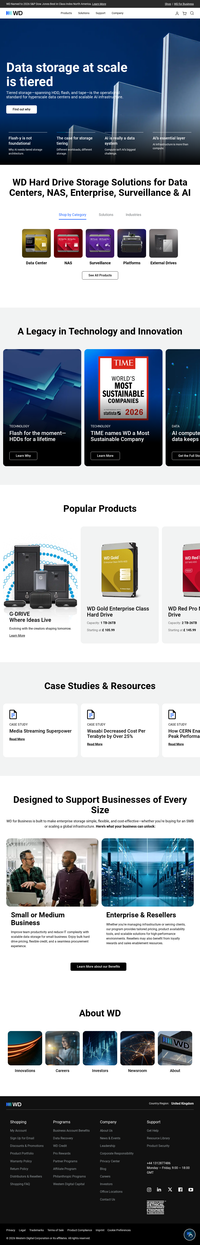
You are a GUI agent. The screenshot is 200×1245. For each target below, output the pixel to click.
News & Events (110, 1138)
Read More (17, 739)
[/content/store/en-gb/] (14, 13)
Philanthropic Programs (69, 1176)
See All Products (100, 275)
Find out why (21, 109)
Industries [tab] (133, 215)
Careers (105, 1176)
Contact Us (107, 1199)
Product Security (158, 1146)
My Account (18, 1130)
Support (100, 13)
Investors (106, 1184)
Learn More (99, 3)
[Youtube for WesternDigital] (190, 1190)
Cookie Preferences (119, 1230)
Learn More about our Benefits (98, 966)
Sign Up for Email (22, 1138)
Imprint (100, 1230)
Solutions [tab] (106, 215)
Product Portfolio (22, 1153)
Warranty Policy (21, 1161)
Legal (22, 1230)
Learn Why (23, 456)
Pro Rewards (62, 1153)
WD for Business (184, 3)
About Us (106, 1130)
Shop (168, 3)
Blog (103, 1169)
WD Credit (60, 1146)
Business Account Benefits (71, 1130)
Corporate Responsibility (117, 1153)
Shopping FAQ (20, 1184)
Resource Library (158, 1138)
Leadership (107, 1146)
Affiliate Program (64, 1169)
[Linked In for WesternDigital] (159, 1190)
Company (117, 13)
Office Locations (111, 1192)
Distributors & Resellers (26, 1176)
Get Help (153, 1130)
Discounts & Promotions (27, 1146)
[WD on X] (170, 1190)
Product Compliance (79, 1230)
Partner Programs (65, 1161)
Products (66, 13)
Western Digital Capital (69, 1184)
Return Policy (19, 1169)
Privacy (10, 1230)
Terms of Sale (55, 1230)
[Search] (192, 13)
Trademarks (36, 1230)
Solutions (83, 13)
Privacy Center (110, 1161)
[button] (177, 14)
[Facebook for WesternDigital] (180, 1190)
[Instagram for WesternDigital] (149, 1190)
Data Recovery (63, 1138)
